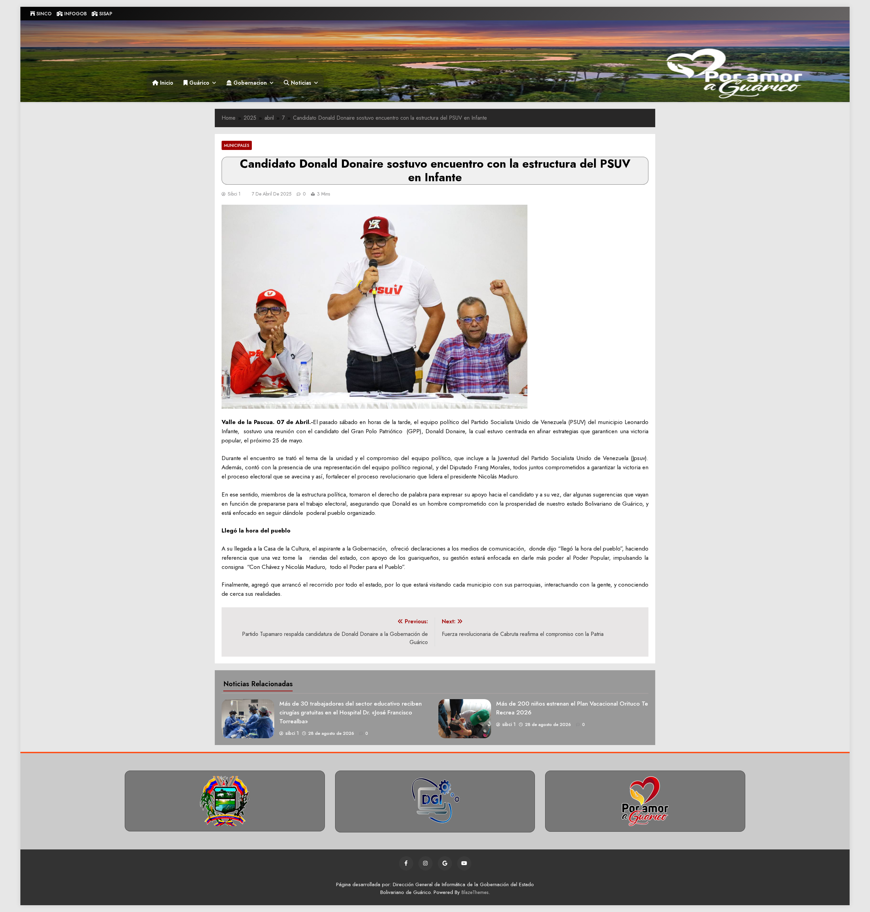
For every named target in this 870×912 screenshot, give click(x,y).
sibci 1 (234, 193)
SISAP (105, 13)
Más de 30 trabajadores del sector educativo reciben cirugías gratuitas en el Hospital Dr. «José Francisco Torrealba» (350, 712)
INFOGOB (75, 13)
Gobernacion (249, 83)
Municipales (236, 145)
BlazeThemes (475, 892)
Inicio (165, 83)
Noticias (300, 83)
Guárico (198, 83)
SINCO (43, 13)
